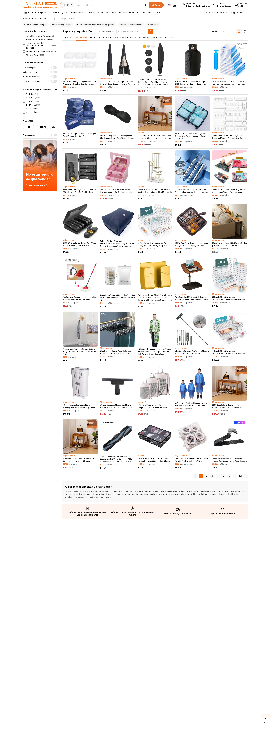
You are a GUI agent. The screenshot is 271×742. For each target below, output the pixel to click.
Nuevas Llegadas (60, 12)
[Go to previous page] (195, 476)
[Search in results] (150, 31)
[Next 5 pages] (235, 476)
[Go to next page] (246, 476)
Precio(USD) (28, 121)
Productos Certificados (128, 12)
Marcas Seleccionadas (216, 12)
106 (240, 475)
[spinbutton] (28, 127)
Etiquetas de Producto (33, 62)
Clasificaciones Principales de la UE (101, 12)
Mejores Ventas (76, 12)
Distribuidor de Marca (151, 12)
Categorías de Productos (35, 31)
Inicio (25, 18)
